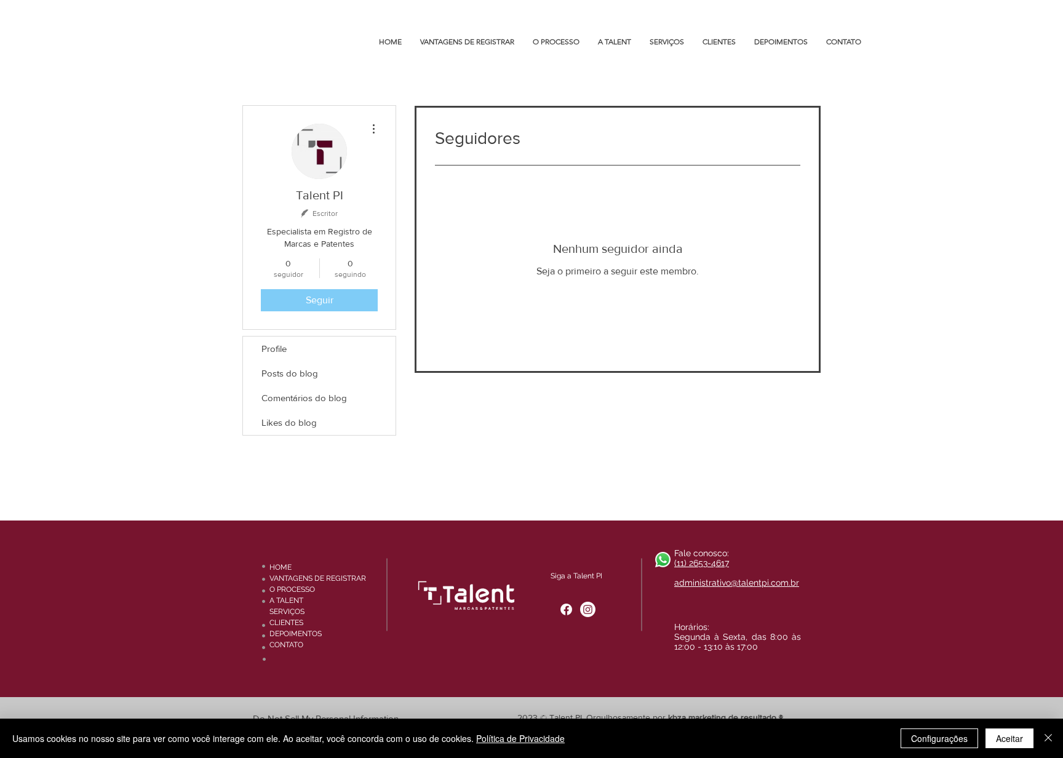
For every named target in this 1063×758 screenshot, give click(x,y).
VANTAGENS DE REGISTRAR (308, 578)
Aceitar (1009, 738)
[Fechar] (1048, 738)
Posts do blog (289, 373)
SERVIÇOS (287, 611)
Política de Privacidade (520, 738)
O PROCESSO (292, 589)
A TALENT (286, 600)
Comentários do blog (304, 398)
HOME (280, 567)
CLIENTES (286, 622)
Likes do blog (289, 422)
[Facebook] (566, 609)
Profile (274, 348)
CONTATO (286, 644)
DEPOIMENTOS (295, 633)
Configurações (939, 738)
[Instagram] (587, 609)
